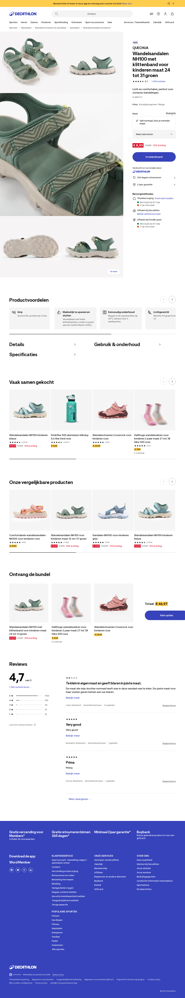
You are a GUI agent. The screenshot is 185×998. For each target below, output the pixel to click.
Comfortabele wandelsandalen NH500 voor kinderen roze (27, 537)
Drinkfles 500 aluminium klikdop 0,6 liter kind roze (70, 437)
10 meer (113, 271)
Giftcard (169, 22)
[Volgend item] (172, 299)
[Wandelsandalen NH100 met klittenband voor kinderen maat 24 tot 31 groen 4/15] (31, 246)
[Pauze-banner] (168, 3)
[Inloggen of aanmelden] (165, 13)
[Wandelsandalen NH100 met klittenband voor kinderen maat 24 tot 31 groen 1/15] (92, 62)
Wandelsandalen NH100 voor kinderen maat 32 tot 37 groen (69, 537)
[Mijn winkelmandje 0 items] (172, 13)
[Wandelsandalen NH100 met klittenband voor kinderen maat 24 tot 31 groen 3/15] (61, 154)
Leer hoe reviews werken (21, 725)
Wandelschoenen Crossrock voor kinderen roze (112, 437)
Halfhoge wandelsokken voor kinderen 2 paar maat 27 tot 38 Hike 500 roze (152, 438)
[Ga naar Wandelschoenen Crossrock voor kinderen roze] (113, 602)
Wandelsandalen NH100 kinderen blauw (28, 437)
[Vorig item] (163, 299)
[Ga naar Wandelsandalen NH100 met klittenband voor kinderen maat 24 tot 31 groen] (28, 602)
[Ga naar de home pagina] (22, 14)
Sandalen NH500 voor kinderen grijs (110, 537)
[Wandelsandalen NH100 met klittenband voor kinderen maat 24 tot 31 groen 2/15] (31, 62)
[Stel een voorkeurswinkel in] (151, 13)
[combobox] (154, 134)
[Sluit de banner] (173, 3)
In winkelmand (154, 156)
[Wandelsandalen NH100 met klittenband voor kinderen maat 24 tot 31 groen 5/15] (92, 246)
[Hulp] (158, 13)
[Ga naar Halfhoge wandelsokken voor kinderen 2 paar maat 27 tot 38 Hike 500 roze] (71, 602)
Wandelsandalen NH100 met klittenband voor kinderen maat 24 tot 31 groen (27, 630)
